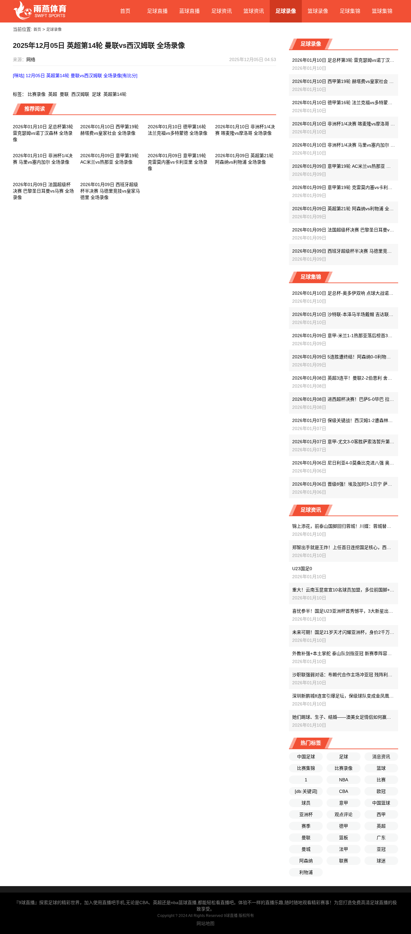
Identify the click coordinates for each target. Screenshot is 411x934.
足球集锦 (350, 11)
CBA (343, 791)
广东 (381, 837)
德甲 (343, 826)
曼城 (306, 849)
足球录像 (285, 11)
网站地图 (205, 923)
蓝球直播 (189, 11)
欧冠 (381, 791)
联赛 (343, 860)
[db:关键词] (306, 791)
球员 (306, 802)
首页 (125, 11)
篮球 (381, 768)
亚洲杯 (306, 814)
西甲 (381, 814)
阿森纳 (306, 860)
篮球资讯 (253, 11)
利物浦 (306, 872)
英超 (52, 94)
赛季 (306, 826)
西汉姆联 (80, 94)
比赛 (381, 779)
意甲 (343, 802)
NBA (343, 779)
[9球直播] (40, 11)
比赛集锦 (306, 768)
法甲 (343, 849)
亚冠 (381, 849)
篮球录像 (318, 11)
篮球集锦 (382, 11)
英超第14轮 (115, 94)
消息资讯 (381, 756)
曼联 (64, 94)
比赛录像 (37, 94)
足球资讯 (221, 11)
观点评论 (344, 814)
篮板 (343, 837)
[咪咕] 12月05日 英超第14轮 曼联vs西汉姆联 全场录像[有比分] (75, 75)
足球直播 (157, 11)
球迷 (381, 860)
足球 (96, 94)
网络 (30, 59)
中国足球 (306, 756)
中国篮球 (381, 802)
